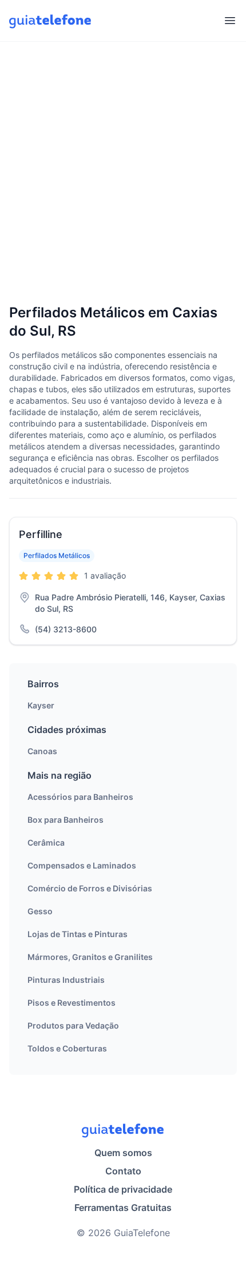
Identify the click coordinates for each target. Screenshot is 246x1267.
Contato (123, 1171)
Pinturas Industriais (66, 980)
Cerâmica (46, 842)
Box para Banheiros (65, 819)
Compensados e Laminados (81, 865)
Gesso (40, 911)
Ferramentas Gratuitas (123, 1207)
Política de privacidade (123, 1189)
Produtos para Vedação (73, 1025)
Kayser (40, 705)
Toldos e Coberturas (67, 1048)
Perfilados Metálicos (56, 555)
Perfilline (40, 534)
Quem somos (123, 1152)
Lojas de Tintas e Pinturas (77, 934)
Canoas (42, 751)
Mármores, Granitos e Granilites (90, 957)
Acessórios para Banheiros (80, 797)
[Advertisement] (123, 174)
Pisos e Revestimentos (71, 1002)
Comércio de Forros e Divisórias (89, 888)
